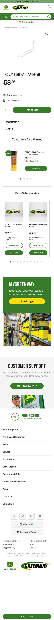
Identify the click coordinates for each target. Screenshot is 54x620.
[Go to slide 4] (31, 179)
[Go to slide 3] (27, 179)
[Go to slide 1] (20, 179)
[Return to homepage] (16, 10)
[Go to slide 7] (31, 261)
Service (6, 452)
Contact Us (8, 504)
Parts (5, 444)
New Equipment (10, 429)
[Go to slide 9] (37, 261)
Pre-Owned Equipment (14, 437)
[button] (46, 33)
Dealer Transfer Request (15, 481)
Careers (33, 548)
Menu (6, 17)
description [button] (12, 122)
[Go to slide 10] (41, 261)
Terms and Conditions (11, 541)
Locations (7, 496)
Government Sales (12, 474)
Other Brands (9, 467)
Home (7, 27)
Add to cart (32, 110)
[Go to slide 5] (24, 261)
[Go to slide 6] (27, 261)
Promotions (14, 27)
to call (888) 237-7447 (27, 1)
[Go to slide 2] (24, 179)
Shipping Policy (9, 548)
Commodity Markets (28, 532)
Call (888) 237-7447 (27, 386)
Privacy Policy (8, 544)
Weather (28, 524)
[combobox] (30, 16)
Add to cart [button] (36, 168)
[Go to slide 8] (34, 261)
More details (14, 245)
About (6, 489)
